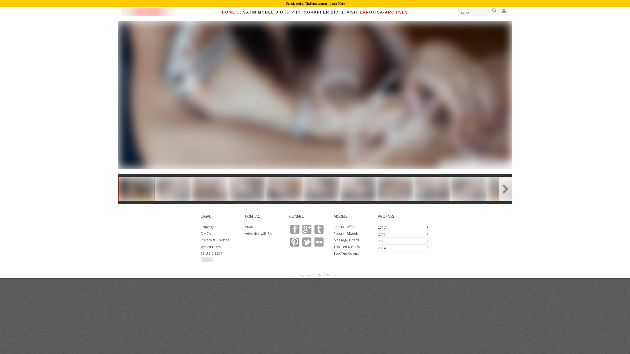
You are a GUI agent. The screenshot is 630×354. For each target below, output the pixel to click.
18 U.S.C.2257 (211, 253)
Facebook (295, 229)
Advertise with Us (258, 233)
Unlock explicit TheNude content (306, 3)
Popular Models (346, 233)
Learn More (337, 3)
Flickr (319, 242)
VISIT (377, 12)
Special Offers (344, 226)
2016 (382, 234)
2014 (382, 248)
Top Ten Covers (346, 253)
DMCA (206, 233)
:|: (239, 12)
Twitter (307, 242)
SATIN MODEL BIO (263, 12)
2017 (382, 227)
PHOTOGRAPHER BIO (315, 12)
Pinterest (295, 242)
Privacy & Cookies (215, 240)
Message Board (346, 240)
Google (307, 229)
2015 (382, 241)
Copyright (208, 226)
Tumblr (319, 229)
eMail (249, 226)
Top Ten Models (346, 246)
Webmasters (211, 246)
